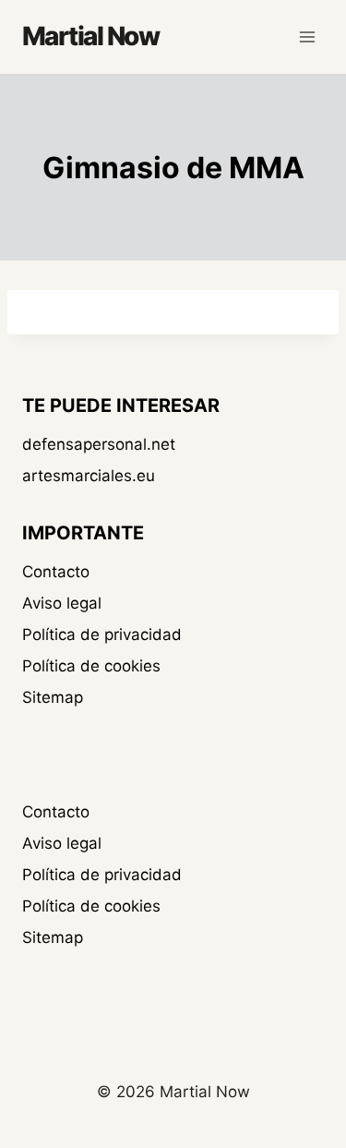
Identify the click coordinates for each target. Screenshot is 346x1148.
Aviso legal (61, 603)
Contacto (55, 571)
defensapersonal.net (98, 444)
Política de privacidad (102, 634)
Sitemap (52, 697)
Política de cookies (91, 666)
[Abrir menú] (307, 36)
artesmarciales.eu (88, 475)
